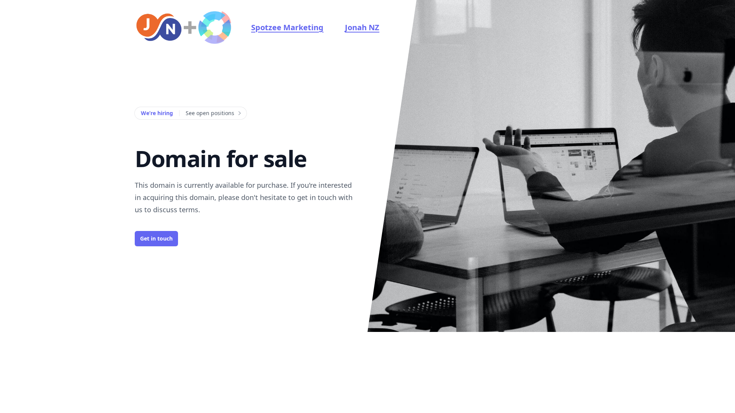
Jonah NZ (362, 27)
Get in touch (156, 238)
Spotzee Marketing (287, 27)
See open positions (210, 113)
